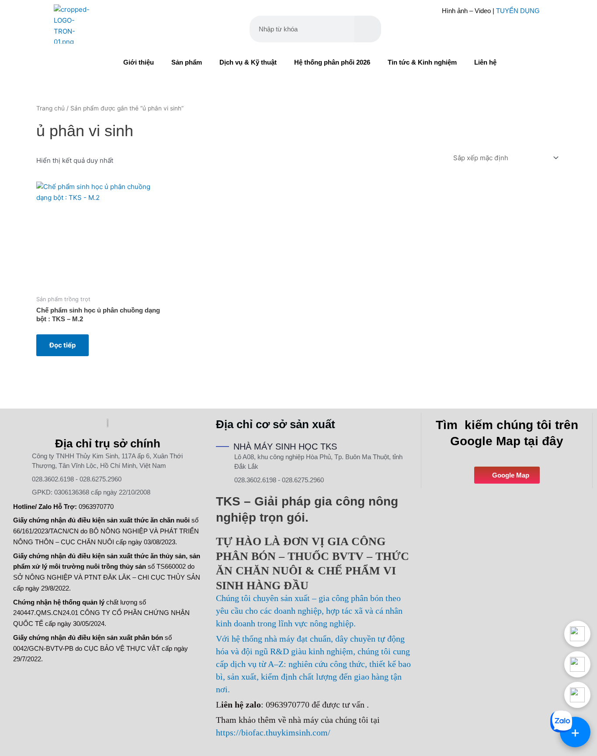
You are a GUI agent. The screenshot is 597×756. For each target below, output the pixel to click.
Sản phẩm (186, 62)
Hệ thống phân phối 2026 (332, 62)
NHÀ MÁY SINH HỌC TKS (285, 446)
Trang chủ (50, 108)
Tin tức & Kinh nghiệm (422, 62)
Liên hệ (485, 62)
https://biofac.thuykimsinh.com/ (273, 732)
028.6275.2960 (100, 479)
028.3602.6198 (53, 479)
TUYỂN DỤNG (518, 10)
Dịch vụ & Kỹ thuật (248, 62)
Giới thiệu (138, 62)
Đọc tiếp (62, 345)
